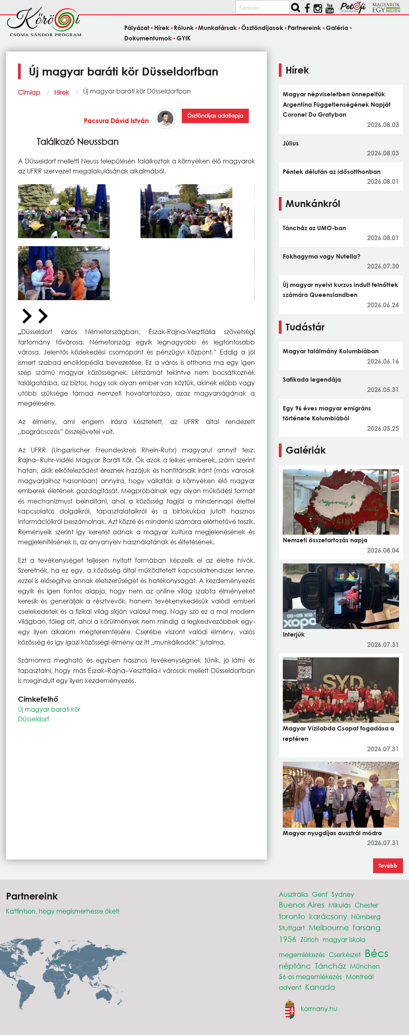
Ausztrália (293, 894)
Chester (366, 905)
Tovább (388, 865)
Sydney (343, 894)
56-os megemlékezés (310, 976)
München (365, 966)
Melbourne (329, 927)
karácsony (328, 916)
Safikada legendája (312, 379)
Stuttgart (292, 928)
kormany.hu (319, 1008)
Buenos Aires (301, 904)
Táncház (330, 965)
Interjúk (294, 634)
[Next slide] (42, 316)
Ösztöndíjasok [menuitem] (262, 27)
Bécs (376, 952)
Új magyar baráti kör (49, 709)
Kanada (320, 986)
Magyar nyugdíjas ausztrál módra (332, 832)
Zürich (309, 939)
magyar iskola (344, 939)
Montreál (359, 976)
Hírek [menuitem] (161, 27)
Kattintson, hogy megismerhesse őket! (63, 911)
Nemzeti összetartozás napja (325, 539)
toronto (292, 916)
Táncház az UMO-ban (314, 227)
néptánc (295, 965)
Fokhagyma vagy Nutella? (321, 256)
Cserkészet (345, 954)
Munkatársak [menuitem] (217, 27)
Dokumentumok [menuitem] (148, 38)
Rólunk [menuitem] (184, 27)
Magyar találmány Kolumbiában (331, 350)
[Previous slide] (26, 316)
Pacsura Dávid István (116, 120)
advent (290, 987)
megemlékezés (302, 954)
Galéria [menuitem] (337, 27)
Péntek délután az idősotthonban (332, 171)
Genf (320, 894)
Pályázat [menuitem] (136, 27)
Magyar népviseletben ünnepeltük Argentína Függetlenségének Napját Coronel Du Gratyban (337, 104)
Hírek (61, 92)
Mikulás (339, 905)
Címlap (29, 92)
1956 (287, 938)
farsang (367, 927)
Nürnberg (366, 916)
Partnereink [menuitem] (304, 27)
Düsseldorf (33, 719)
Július (291, 143)
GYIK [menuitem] (183, 38)
